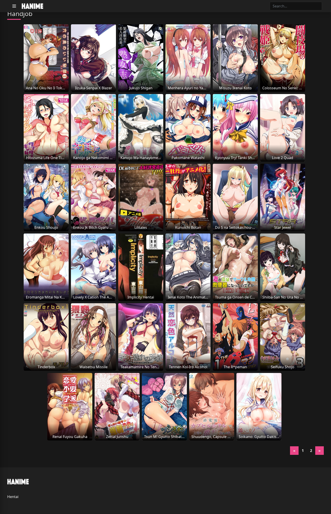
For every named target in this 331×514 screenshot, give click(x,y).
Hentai (12, 496)
